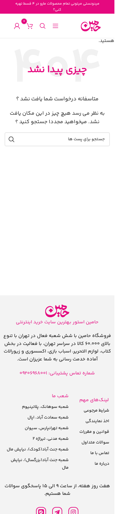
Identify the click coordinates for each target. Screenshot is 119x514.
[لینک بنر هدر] (57, 7)
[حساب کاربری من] (17, 26)
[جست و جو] (42, 26)
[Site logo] (91, 26)
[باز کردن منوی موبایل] (55, 26)
